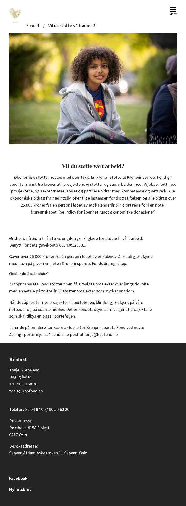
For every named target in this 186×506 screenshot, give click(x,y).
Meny (173, 14)
